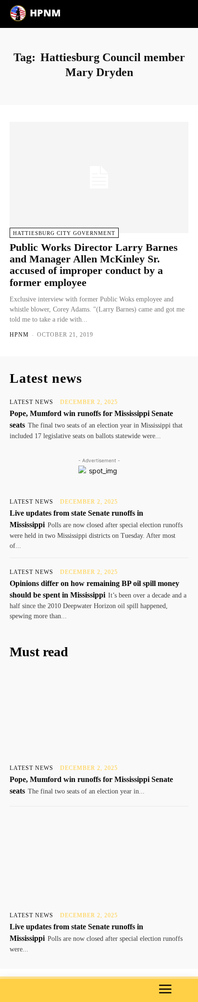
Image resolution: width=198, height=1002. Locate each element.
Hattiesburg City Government (64, 233)
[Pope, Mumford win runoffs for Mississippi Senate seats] (99, 713)
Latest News (31, 402)
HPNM (19, 334)
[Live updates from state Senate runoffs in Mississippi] (99, 861)
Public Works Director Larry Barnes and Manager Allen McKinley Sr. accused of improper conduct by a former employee (94, 264)
